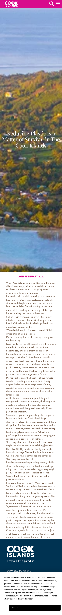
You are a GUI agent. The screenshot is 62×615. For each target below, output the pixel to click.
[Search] (51, 5)
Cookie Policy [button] (22, 596)
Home (11, 4)
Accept (15, 608)
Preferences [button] (27, 599)
